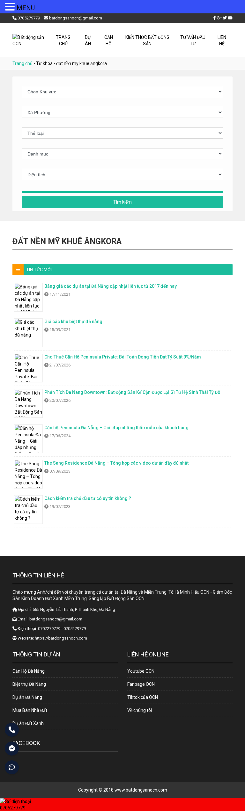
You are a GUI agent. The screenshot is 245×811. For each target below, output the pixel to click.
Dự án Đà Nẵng (27, 697)
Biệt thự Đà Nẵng (29, 684)
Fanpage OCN (141, 684)
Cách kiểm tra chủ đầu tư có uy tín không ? (87, 498)
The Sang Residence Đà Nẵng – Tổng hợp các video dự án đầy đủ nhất (116, 463)
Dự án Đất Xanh (28, 723)
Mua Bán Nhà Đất (29, 710)
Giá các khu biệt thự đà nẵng (73, 321)
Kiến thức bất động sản (147, 40)
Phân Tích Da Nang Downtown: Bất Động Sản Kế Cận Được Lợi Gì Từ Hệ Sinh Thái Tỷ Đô (132, 392)
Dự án (88, 40)
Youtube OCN (140, 671)
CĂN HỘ (108, 40)
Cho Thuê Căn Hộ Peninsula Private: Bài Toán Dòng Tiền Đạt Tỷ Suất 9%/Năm (122, 356)
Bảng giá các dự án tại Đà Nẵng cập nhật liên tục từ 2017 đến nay (110, 286)
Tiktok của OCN (142, 697)
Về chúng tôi (139, 710)
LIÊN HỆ (222, 40)
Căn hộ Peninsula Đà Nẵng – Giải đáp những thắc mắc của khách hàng (116, 427)
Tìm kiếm (122, 202)
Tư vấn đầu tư (192, 40)
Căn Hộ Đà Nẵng (28, 671)
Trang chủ (63, 40)
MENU (26, 8)
